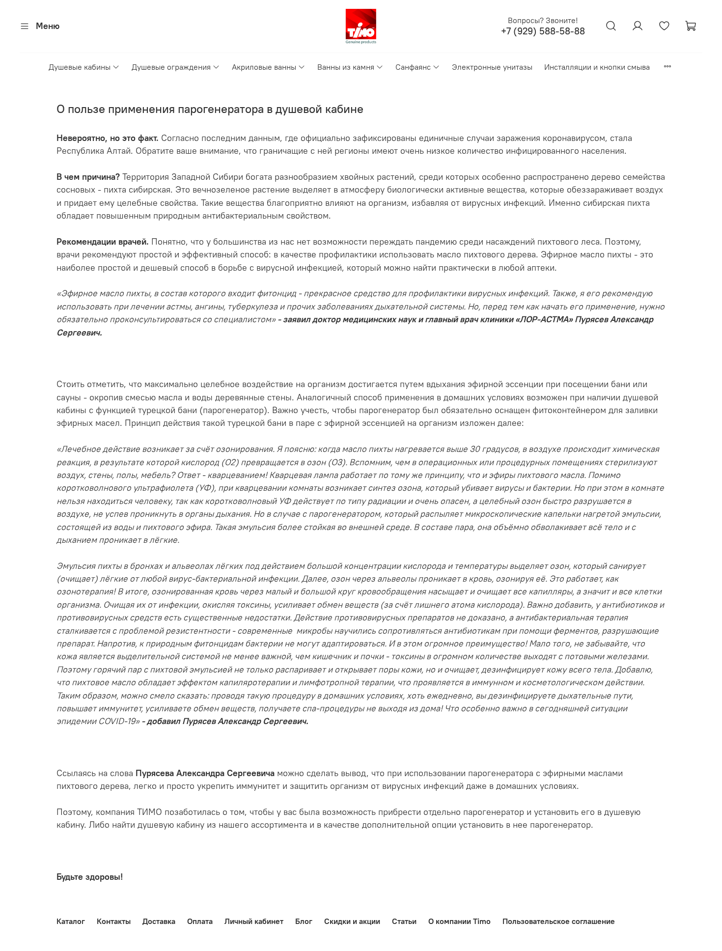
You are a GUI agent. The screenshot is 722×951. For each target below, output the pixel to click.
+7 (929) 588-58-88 (543, 31)
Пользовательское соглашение (558, 921)
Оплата (200, 921)
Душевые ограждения (171, 67)
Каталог (70, 921)
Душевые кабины (80, 67)
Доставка (158, 921)
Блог (303, 921)
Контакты (114, 921)
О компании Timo (459, 921)
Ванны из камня (345, 67)
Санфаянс (413, 67)
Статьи (404, 921)
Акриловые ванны (264, 67)
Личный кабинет (253, 921)
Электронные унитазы (492, 67)
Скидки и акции (352, 921)
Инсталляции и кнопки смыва (597, 67)
